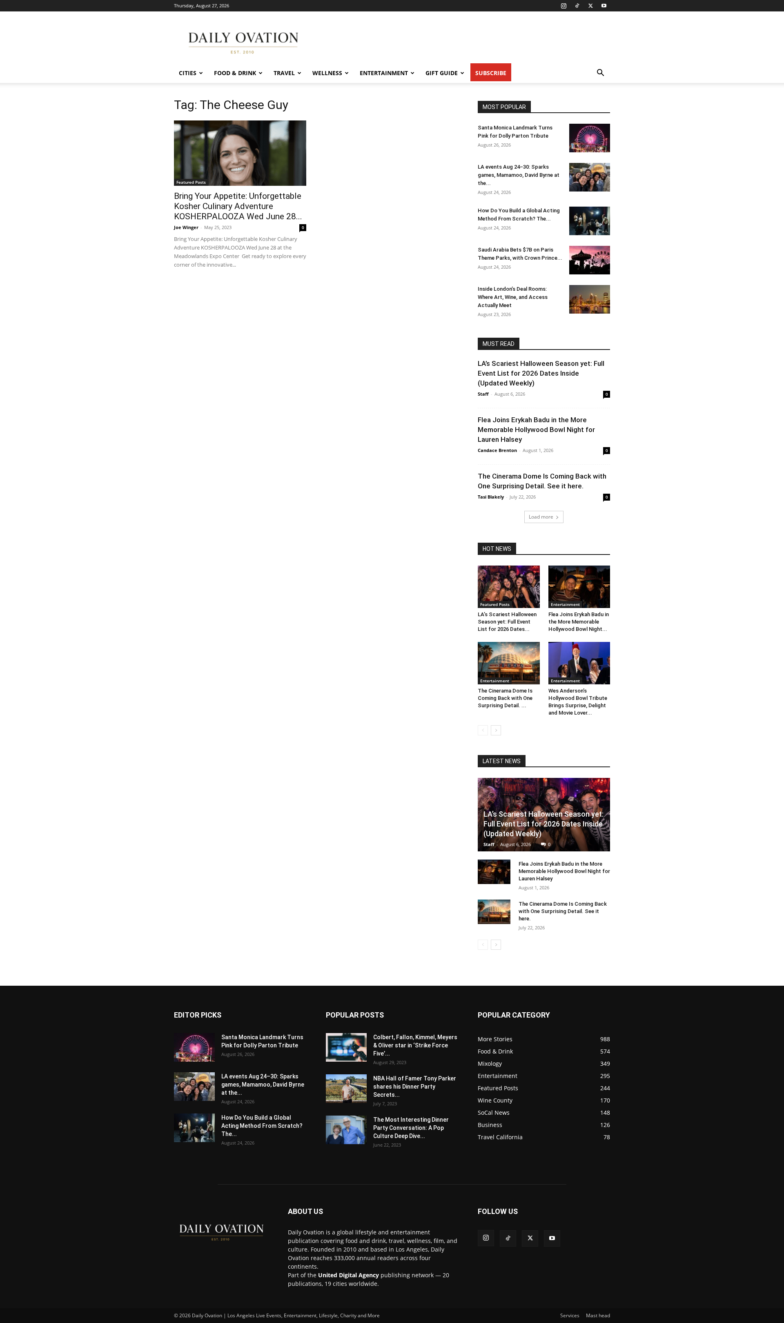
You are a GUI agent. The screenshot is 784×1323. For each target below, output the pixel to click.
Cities (187, 73)
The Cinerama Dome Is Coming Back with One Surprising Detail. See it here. (563, 911)
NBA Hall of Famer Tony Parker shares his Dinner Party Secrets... (414, 1086)
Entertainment (384, 73)
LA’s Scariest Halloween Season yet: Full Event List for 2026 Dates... (507, 621)
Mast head (598, 1315)
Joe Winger (186, 227)
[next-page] (496, 730)
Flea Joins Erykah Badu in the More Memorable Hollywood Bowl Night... (578, 621)
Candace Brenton (497, 450)
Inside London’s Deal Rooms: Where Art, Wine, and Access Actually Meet (513, 297)
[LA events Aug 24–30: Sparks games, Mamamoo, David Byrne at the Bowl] (589, 177)
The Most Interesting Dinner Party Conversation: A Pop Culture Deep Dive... (411, 1127)
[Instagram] (563, 5)
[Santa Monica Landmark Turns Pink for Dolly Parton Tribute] (589, 138)
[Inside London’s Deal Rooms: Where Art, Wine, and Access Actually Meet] (589, 299)
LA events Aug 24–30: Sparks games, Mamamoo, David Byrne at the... (518, 175)
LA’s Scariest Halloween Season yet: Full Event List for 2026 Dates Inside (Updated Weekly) (541, 373)
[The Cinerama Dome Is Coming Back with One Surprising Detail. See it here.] (509, 663)
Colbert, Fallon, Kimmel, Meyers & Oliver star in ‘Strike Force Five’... (415, 1045)
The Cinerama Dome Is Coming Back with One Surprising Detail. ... (505, 698)
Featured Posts (191, 182)
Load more (541, 516)
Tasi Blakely (491, 497)
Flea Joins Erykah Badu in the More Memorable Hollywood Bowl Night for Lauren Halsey (536, 429)
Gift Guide (441, 73)
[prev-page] (483, 730)
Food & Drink (235, 73)
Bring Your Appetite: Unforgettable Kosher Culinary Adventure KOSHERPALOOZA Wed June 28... (238, 206)
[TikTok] (577, 5)
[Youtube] (604, 5)
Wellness (327, 73)
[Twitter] (590, 5)
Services (569, 1315)
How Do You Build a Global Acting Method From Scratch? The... (262, 1125)
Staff (483, 394)
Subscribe (490, 73)
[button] (600, 74)
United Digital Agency (348, 1275)
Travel (284, 73)
